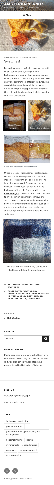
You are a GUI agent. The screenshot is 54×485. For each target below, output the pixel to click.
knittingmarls (35, 296)
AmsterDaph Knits (24, 4)
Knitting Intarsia (18, 284)
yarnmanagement (28, 450)
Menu (28, 15)
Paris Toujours (35, 180)
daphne (33, 57)
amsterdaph (18, 402)
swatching (34, 299)
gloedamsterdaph (14, 426)
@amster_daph (22, 395)
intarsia (29, 440)
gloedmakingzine (14, 440)
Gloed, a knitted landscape (17, 89)
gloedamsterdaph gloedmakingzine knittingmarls (23, 433)
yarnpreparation (13, 455)
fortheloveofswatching (22, 291)
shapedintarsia (17, 299)
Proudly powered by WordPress (18, 478)
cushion (43, 204)
